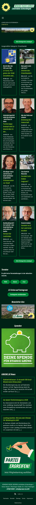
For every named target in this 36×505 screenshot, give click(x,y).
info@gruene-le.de (22, 489)
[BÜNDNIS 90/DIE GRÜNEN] (5, 7)
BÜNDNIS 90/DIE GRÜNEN (24, 6)
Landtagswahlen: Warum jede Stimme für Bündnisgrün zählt (17, 419)
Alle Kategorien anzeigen (24, 42)
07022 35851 (11, 489)
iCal (24, 282)
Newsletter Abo (18, 302)
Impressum (30, 498)
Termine (4, 269)
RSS (5, 282)
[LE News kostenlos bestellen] (18, 312)
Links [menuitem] (19, 494)
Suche (23, 498)
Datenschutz (18, 503)
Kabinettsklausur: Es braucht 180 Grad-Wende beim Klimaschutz (17, 381)
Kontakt (12, 498)
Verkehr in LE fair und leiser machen (26, 228)
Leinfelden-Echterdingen (9, 22)
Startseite (6, 498)
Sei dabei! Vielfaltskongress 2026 (15, 400)
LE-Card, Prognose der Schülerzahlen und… (9, 73)
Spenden (18, 326)
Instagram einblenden (18, 294)
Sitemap (18, 498)
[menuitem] (6, 498)
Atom (15, 282)
